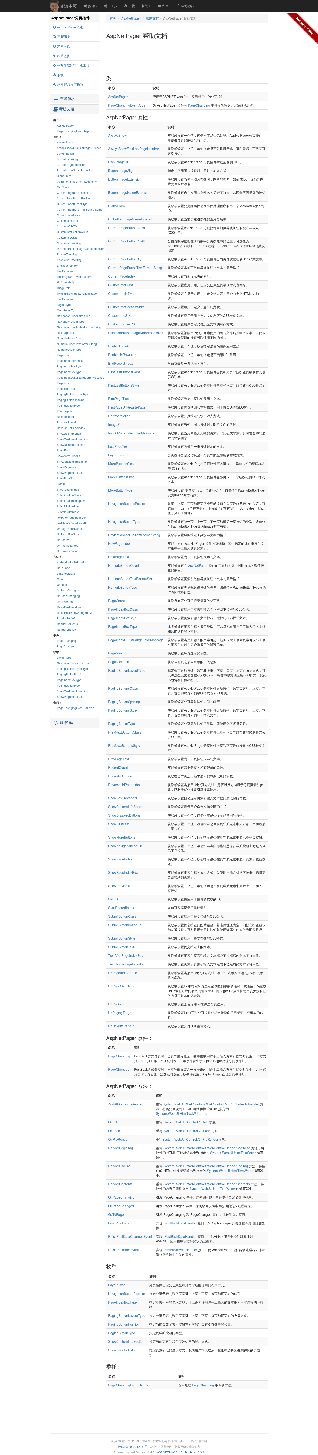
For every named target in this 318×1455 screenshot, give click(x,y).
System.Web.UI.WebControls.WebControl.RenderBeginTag (206, 1148)
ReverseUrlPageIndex (71, 428)
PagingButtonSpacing (71, 400)
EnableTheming (67, 254)
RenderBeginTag (67, 618)
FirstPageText (65, 271)
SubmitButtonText (68, 512)
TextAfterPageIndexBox (71, 517)
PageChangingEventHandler (75, 708)
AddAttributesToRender (71, 562)
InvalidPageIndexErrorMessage (77, 293)
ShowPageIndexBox (70, 473)
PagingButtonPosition (70, 674)
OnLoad (62, 585)
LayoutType (64, 305)
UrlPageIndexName (69, 529)
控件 (91, 5)
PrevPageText (65, 411)
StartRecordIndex (68, 489)
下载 (131, 5)
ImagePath (64, 288)
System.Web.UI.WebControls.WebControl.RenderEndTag (205, 1166)
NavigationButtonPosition (73, 663)
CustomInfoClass (67, 221)
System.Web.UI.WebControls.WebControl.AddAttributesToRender (210, 1104)
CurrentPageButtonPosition (74, 198)
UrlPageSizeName (69, 534)
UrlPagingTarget (67, 545)
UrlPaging (63, 540)
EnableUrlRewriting (69, 260)
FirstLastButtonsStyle (123, 385)
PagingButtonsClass (123, 688)
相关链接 (63, 55)
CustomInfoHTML (68, 226)
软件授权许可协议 (70, 84)
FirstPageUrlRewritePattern (74, 277)
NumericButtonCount (70, 338)
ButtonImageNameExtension (75, 170)
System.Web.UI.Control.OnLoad (187, 1130)
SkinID (61, 484)
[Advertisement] (74, 757)
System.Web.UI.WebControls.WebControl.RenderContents (206, 1184)
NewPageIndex (119, 543)
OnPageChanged (68, 590)
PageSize (63, 383)
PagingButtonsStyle (122, 710)
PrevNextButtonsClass (124, 732)
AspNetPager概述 (70, 27)
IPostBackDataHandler (180, 1223)
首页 (113, 18)
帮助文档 (66, 109)
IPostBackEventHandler (179, 1249)
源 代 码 (66, 723)
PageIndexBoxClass (70, 361)
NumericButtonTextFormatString (77, 344)
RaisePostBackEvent (70, 607)
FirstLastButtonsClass (124, 372)
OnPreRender (65, 601)
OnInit (60, 579)
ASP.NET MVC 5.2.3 (169, 1452)
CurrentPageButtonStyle (72, 204)
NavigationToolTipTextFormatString (79, 327)
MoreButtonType (67, 310)
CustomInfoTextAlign (70, 243)
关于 (148, 5)
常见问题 (63, 46)
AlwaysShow (65, 142)
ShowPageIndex (67, 467)
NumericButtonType (69, 349)
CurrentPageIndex (68, 215)
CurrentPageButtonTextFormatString (79, 209)
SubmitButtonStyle (68, 506)
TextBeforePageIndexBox (73, 523)
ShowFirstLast (66, 450)
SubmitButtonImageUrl (71, 501)
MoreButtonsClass (121, 463)
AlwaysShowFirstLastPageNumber (79, 148)
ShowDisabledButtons (71, 445)
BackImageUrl (66, 153)
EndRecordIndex (67, 265)
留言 (165, 5)
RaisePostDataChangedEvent (76, 613)
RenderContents (67, 624)
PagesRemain (66, 389)
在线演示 (67, 98)
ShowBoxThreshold (69, 433)
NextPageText (65, 333)
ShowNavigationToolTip (72, 461)
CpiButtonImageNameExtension (77, 181)
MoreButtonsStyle (121, 477)
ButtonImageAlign (68, 159)
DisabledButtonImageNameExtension (81, 249)
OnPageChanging (68, 596)
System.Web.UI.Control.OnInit (185, 1122)
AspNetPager (65, 125)
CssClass (63, 187)
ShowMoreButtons (68, 456)
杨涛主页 (68, 6)
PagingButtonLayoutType (73, 394)
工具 (111, 5)
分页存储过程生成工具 (73, 65)
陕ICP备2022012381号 (133, 1446)
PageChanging (66, 641)
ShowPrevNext (66, 478)
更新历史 (63, 36)
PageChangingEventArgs (73, 131)
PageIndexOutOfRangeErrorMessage (80, 377)
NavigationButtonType (71, 321)
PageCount (64, 355)
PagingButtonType (68, 405)
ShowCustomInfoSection (72, 439)
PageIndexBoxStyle (69, 366)
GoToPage (63, 568)
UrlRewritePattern (68, 551)
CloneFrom (64, 176)
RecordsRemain (67, 422)
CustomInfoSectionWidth (72, 232)
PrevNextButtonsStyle (124, 745)
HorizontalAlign (66, 282)
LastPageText (65, 299)
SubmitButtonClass (69, 495)
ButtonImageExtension (71, 165)
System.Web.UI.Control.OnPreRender (190, 1139)
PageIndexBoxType (69, 372)
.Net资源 (186, 5)
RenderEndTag (66, 629)
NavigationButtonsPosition (73, 316)
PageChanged (66, 646)
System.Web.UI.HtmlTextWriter (179, 1113)
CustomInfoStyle (67, 237)
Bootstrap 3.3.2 (194, 1452)
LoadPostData (66, 573)
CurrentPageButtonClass (72, 193)
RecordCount (65, 417)
